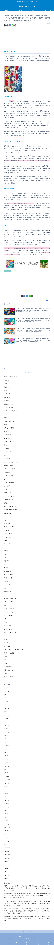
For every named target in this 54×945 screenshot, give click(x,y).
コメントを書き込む (27, 372)
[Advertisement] (27, 38)
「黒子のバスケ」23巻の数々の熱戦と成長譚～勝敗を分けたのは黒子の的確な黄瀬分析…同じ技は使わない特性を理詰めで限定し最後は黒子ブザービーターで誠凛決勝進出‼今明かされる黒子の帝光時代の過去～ (26, 911)
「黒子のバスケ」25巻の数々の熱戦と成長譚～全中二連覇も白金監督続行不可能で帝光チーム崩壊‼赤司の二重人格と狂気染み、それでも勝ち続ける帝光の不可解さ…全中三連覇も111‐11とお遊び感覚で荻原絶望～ (27, 895)
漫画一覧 (27, 938)
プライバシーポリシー (27, 940)
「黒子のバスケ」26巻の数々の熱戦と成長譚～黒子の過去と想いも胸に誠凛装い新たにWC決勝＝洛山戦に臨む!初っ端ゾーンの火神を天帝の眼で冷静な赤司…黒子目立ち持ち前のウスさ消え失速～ (27, 888)
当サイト (44, 938)
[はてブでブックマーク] (10, 25)
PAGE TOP (27, 931)
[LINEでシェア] (13, 25)
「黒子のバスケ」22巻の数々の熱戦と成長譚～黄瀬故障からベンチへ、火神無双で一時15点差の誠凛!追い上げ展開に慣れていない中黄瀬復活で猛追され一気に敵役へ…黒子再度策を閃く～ (27, 918)
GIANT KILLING (8, 271)
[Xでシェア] (5, 25)
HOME (9, 938)
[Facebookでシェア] (7, 25)
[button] (15, 25)
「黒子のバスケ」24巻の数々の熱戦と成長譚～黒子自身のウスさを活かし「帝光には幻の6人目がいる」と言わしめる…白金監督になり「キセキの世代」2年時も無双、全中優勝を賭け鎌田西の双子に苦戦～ (27, 903)
